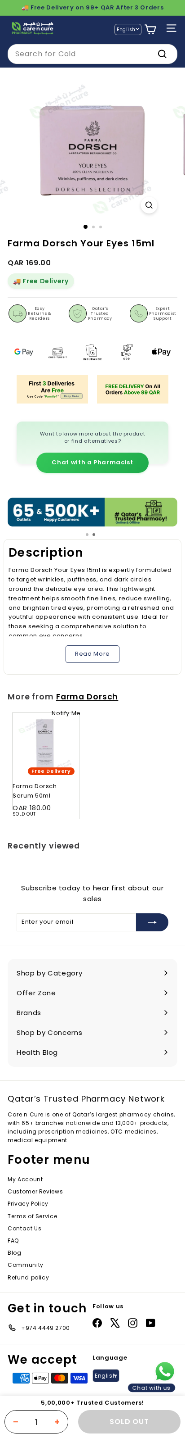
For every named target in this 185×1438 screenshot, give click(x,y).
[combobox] (92, 54)
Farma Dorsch (87, 696)
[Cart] (150, 29)
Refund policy (28, 1277)
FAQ (13, 1240)
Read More (92, 653)
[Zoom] (149, 205)
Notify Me (66, 713)
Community (26, 1265)
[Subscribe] (152, 922)
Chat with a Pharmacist (92, 462)
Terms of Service (32, 1216)
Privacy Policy (28, 1203)
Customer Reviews (35, 1191)
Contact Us (25, 1228)
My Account (25, 1179)
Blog (15, 1253)
